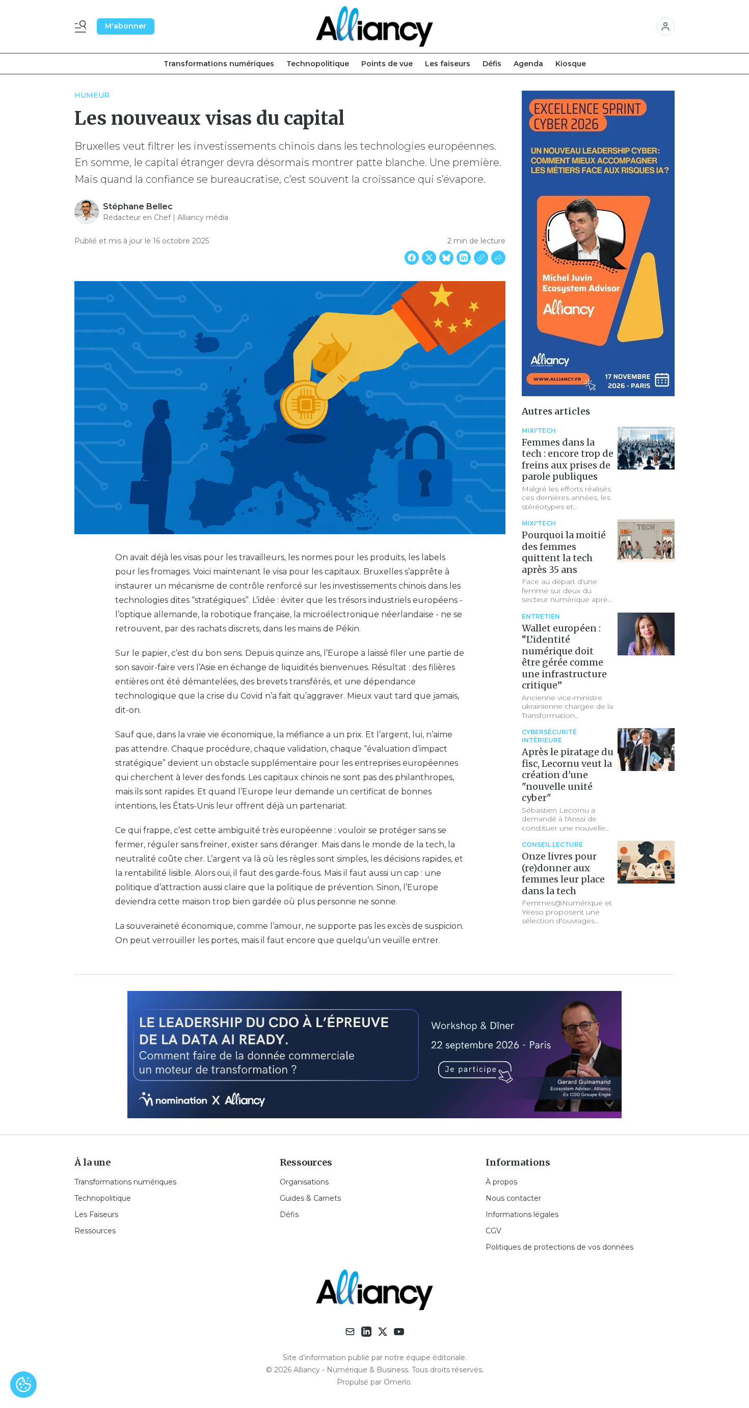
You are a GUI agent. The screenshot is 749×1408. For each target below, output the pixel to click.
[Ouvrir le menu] (82, 26)
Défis (492, 63)
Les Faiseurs (96, 1214)
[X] (383, 1332)
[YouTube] (399, 1332)
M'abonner (125, 26)
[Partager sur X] (429, 258)
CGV (493, 1230)
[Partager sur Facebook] (412, 258)
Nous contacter (513, 1198)
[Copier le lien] (481, 258)
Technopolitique (317, 63)
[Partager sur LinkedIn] (464, 258)
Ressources (95, 1230)
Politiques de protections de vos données (559, 1247)
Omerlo (397, 1382)
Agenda (528, 63)
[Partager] (498, 258)
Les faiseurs (447, 63)
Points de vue (387, 63)
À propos (501, 1181)
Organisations (304, 1181)
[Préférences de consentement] (23, 1384)
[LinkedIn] (366, 1332)
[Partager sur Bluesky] (446, 258)
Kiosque (570, 63)
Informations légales (522, 1214)
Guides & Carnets (310, 1198)
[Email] (350, 1332)
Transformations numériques (219, 63)
